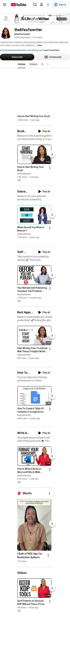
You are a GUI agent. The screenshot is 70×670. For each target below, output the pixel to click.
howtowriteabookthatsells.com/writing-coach (23, 50)
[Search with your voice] (41, 4)
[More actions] (50, 167)
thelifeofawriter (24, 174)
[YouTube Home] (18, 4)
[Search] (35, 5)
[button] (48, 64)
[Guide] (5, 5)
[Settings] (48, 5)
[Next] (52, 154)
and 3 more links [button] (51, 50)
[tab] (21, 64)
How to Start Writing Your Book (33, 116)
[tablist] (35, 64)
